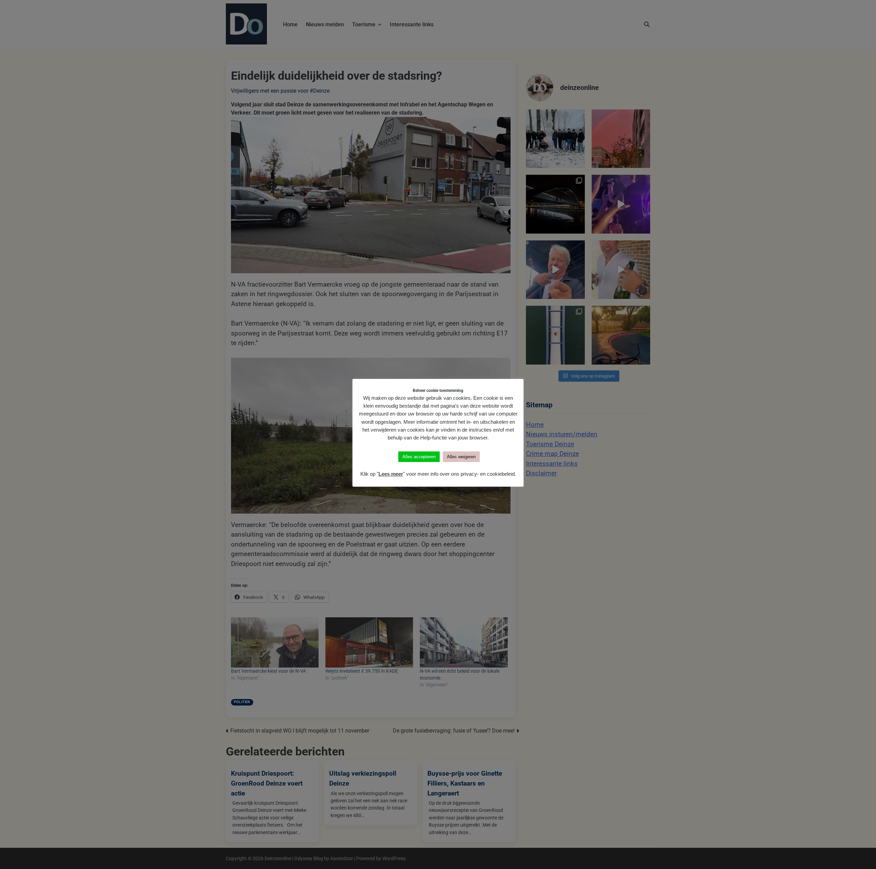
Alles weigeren (461, 456)
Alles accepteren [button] (419, 456)
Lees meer (390, 474)
